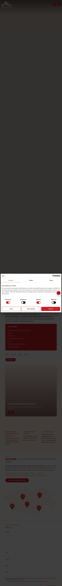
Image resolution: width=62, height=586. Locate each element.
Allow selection (31, 309)
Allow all (50, 309)
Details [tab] (31, 280)
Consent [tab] (10, 280)
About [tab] (51, 280)
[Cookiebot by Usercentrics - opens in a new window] (53, 276)
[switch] (23, 302)
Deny (11, 309)
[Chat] (58, 293)
